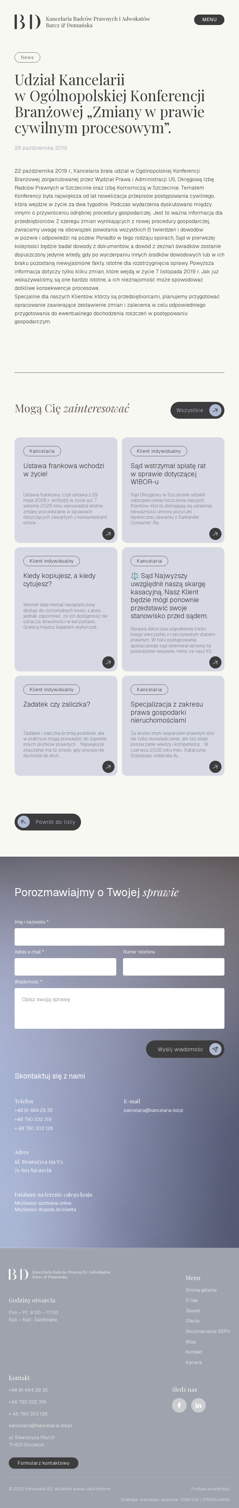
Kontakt (194, 1352)
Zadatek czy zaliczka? (66, 726)
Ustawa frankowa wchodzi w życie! (66, 490)
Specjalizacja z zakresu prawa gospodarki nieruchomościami (173, 726)
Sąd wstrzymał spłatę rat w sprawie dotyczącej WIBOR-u (173, 490)
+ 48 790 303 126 (34, 1128)
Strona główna (201, 1290)
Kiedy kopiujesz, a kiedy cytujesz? (66, 609)
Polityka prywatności (210, 1488)
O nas (192, 1300)
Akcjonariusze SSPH (208, 1331)
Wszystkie (189, 410)
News (27, 57)
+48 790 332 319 (33, 1119)
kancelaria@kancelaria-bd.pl (153, 1110)
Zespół (193, 1311)
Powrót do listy (55, 822)
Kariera (194, 1362)
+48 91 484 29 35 (34, 1110)
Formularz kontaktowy (43, 1463)
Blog (191, 1342)
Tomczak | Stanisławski (205, 1499)
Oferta (192, 1321)
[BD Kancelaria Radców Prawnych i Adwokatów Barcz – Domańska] (82, 23)
